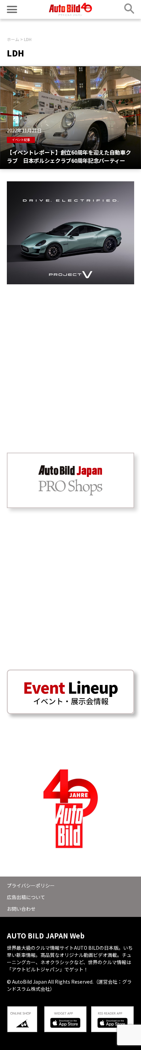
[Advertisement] (70, 354)
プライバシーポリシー (31, 885)
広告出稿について (26, 897)
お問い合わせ (21, 908)
